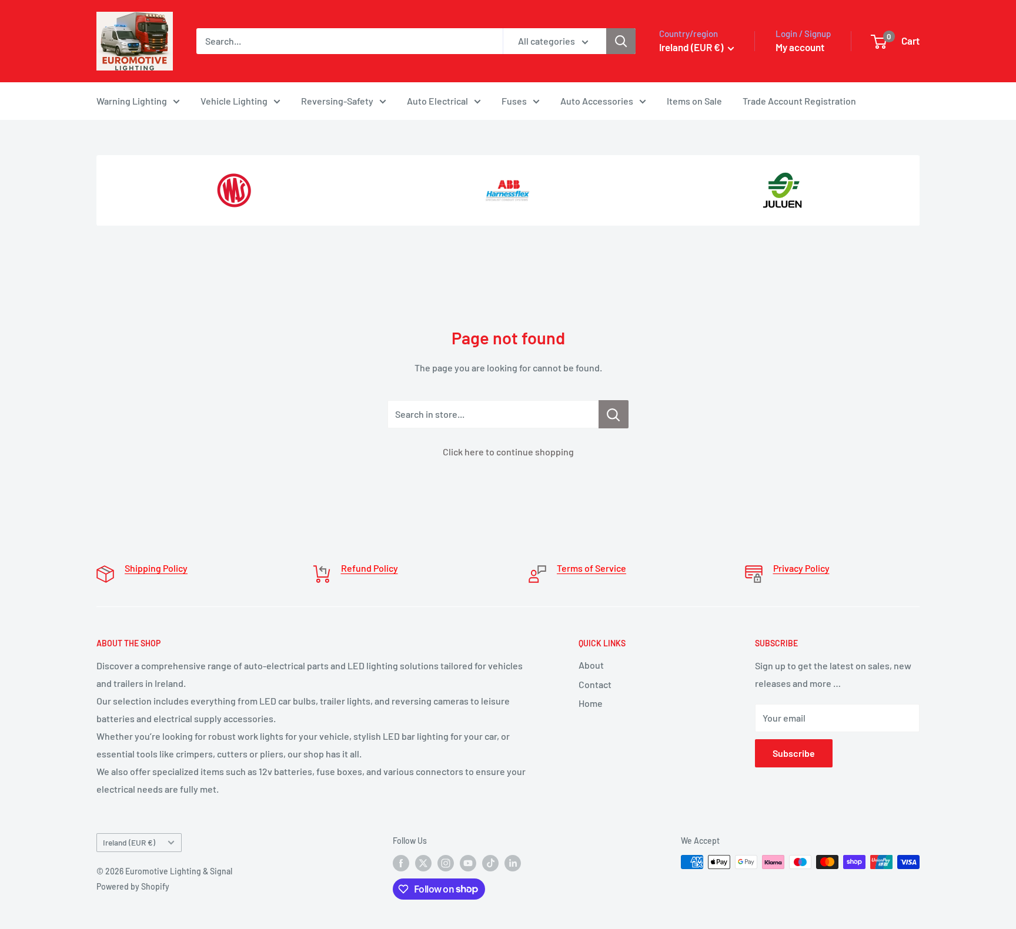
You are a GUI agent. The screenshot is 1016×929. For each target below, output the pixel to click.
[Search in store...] (614, 414)
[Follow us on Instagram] (445, 863)
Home (591, 703)
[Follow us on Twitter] (423, 863)
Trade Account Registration (799, 100)
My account (800, 47)
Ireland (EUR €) (129, 842)
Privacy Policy (801, 568)
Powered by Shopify (132, 886)
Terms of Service (591, 568)
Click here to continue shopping (508, 451)
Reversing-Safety (337, 100)
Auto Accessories (596, 100)
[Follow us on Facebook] (401, 863)
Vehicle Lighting (234, 100)
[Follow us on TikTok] (490, 863)
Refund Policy (369, 568)
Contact (595, 684)
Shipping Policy (156, 568)
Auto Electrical (437, 100)
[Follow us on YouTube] (468, 863)
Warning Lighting (131, 100)
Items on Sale (694, 100)
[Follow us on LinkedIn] (512, 863)
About (591, 664)
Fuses (514, 100)
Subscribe (794, 753)
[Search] (621, 41)
